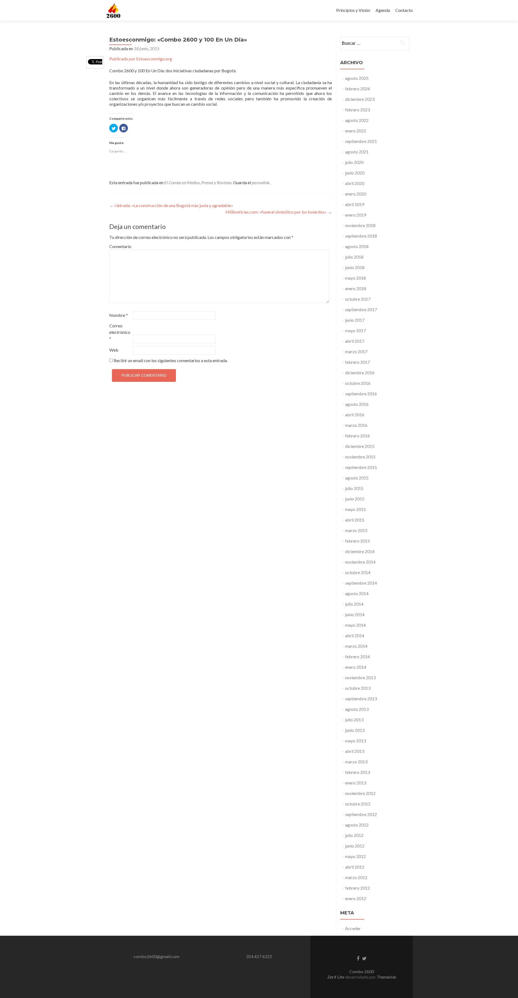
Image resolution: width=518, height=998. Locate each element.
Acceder (353, 928)
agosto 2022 (357, 120)
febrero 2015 (357, 540)
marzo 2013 (356, 761)
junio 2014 (354, 614)
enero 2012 (355, 898)
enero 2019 (355, 214)
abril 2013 (354, 751)
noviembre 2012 (360, 793)
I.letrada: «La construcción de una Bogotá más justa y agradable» (171, 205)
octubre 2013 (357, 688)
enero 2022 (355, 130)
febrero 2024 (357, 88)
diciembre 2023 (359, 99)
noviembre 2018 (360, 225)
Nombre (118, 315)
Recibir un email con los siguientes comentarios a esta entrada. (171, 360)
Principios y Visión (353, 10)
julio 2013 (354, 719)
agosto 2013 (357, 709)
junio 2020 (354, 172)
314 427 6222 (259, 956)
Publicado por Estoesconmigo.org (140, 58)
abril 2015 (354, 519)
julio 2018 (354, 256)
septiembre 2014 (361, 582)
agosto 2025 (357, 78)
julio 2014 (354, 603)
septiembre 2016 (361, 393)
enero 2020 (355, 193)
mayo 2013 (355, 740)
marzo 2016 (356, 425)
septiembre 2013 (361, 698)
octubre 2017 (357, 298)
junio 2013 (354, 730)
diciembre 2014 (359, 551)
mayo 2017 (355, 330)
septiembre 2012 (361, 814)
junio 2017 (354, 320)
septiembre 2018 (361, 235)
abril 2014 (354, 635)
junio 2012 (354, 845)
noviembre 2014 (360, 561)
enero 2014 (355, 667)
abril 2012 (354, 866)
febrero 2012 (357, 887)
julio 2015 (354, 488)
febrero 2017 (357, 362)
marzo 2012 (356, 877)
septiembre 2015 (361, 467)
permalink (261, 182)
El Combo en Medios (182, 182)
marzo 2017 (356, 351)
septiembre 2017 (361, 309)
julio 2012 (354, 835)
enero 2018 (355, 288)
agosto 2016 (357, 404)
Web (113, 349)
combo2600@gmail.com (156, 956)
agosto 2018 (357, 246)
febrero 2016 (357, 435)
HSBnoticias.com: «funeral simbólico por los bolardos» (279, 211)
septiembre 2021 (361, 141)
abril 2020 (354, 183)
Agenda (383, 10)
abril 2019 (354, 204)
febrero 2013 (357, 772)
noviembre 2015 (360, 456)
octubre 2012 (357, 803)
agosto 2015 (357, 477)
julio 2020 (354, 162)
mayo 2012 (355, 856)
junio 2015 (354, 498)
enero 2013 (355, 782)
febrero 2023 (357, 109)
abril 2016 (354, 414)
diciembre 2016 (359, 372)
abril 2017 (354, 341)
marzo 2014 (356, 646)
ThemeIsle (386, 976)
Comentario (120, 246)
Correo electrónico (119, 332)
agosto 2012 (357, 824)
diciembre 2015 (359, 446)
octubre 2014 (357, 572)
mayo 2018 (355, 277)
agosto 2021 (357, 151)
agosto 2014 (357, 593)
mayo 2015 (355, 509)
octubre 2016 (357, 383)
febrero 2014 (357, 656)
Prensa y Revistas (216, 182)
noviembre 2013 (360, 677)
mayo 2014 (355, 624)
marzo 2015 (356, 530)
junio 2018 (354, 267)
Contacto (404, 10)
